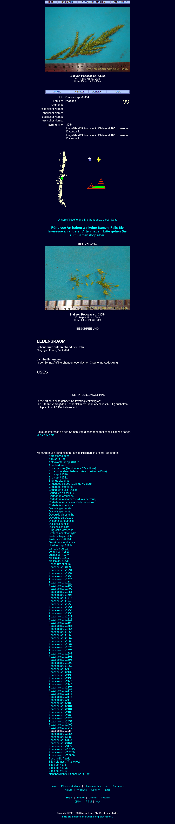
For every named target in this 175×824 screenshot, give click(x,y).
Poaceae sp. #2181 (60, 706)
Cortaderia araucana (61, 496)
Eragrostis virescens (61, 530)
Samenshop (118, 786)
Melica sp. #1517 (59, 557)
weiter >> (95, 789)
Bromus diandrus (59, 480)
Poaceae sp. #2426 (60, 718)
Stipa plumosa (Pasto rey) (64, 761)
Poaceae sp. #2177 (60, 693)
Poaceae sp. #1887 (60, 653)
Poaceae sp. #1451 (60, 591)
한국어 (78, 801)
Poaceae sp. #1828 (60, 619)
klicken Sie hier (46, 435)
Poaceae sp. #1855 (60, 625)
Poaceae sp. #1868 (60, 641)
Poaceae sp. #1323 (60, 579)
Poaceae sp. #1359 (60, 585)
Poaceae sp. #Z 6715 (62, 749)
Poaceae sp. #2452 (60, 721)
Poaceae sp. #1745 (60, 598)
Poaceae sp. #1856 (60, 628)
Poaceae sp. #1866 (60, 635)
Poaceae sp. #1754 (60, 613)
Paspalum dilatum (60, 564)
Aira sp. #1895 (57, 459)
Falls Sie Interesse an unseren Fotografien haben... (87, 816)
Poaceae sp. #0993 (60, 567)
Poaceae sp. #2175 (60, 687)
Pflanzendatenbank (70, 786)
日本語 (88, 801)
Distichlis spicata (59, 526)
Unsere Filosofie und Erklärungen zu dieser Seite (87, 219)
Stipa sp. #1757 (58, 764)
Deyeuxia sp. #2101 (61, 517)
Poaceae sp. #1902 (60, 662)
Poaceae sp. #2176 (60, 690)
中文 (98, 801)
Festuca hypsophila (60, 536)
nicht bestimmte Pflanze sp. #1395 (69, 774)
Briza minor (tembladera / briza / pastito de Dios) (78, 471)
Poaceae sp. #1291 (60, 570)
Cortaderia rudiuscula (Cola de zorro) (71, 502)
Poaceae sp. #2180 (60, 703)
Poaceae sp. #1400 (60, 588)
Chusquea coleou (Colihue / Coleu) (70, 483)
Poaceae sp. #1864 (60, 631)
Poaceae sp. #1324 (60, 582)
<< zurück (82, 789)
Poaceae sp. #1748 (60, 601)
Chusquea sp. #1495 (61, 493)
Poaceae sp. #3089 (60, 736)
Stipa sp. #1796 (58, 767)
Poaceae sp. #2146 (60, 684)
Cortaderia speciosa (61, 505)
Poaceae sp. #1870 (60, 647)
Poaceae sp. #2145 (60, 681)
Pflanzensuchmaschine (96, 786)
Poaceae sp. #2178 (60, 696)
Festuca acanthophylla (62, 533)
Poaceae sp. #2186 (60, 712)
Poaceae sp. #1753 (60, 610)
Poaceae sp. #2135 (60, 678)
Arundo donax (57, 465)
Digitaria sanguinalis (61, 520)
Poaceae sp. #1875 (60, 650)
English (69, 797)
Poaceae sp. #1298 (60, 576)
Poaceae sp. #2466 (60, 724)
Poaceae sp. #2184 (60, 709)
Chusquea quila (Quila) (63, 489)
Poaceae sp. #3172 (60, 746)
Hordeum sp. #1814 (61, 545)
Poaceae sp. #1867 (60, 638)
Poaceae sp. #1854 (60, 622)
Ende (107, 789)
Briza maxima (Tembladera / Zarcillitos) (72, 468)
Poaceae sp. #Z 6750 (62, 752)
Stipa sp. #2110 (58, 770)
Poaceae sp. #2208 (60, 715)
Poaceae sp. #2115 (60, 669)
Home (54, 786)
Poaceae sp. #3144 (60, 740)
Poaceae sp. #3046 (60, 727)
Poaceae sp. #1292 (60, 573)
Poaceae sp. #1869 (60, 644)
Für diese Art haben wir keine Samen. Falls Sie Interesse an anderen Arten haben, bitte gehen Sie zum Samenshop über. (87, 231)
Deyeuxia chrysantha (61, 514)
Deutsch (93, 797)
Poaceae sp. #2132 (60, 672)
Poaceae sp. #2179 (60, 699)
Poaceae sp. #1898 (60, 659)
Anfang (68, 789)
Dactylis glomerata (60, 508)
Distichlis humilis (59, 523)
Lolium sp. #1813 (59, 551)
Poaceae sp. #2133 (60, 675)
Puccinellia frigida (59, 758)
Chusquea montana (61, 486)
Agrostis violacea (59, 455)
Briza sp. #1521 (58, 477)
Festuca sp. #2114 (60, 539)
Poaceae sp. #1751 (60, 607)
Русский (105, 797)
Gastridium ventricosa (62, 542)
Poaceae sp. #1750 (60, 604)
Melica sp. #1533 (59, 560)
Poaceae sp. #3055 (60, 733)
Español (81, 797)
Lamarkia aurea (58, 548)
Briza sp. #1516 (58, 474)
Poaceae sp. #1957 (60, 665)
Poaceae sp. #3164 (60, 743)
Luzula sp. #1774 (59, 554)
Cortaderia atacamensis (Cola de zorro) (72, 499)
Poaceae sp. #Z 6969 (62, 755)
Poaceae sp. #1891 (60, 656)
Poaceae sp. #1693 (60, 594)
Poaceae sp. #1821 (60, 616)
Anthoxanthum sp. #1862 (64, 462)
